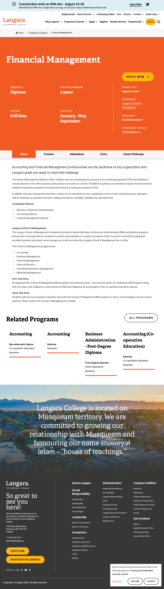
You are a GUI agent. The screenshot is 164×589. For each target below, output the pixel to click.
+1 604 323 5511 (14, 537)
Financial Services (110, 509)
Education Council (110, 505)
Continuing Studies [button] (106, 14)
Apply (151, 22)
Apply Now (17, 551)
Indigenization (78, 499)
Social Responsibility (81, 492)
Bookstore (138, 489)
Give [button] (119, 14)
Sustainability (77, 503)
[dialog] (135, 575)
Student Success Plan (81, 542)
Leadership (79, 517)
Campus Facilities (145, 483)
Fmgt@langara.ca (131, 131)
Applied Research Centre (144, 528)
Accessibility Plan (79, 507)
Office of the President (81, 523)
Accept (151, 581)
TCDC (74, 554)
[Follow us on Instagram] (29, 569)
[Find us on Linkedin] (17, 569)
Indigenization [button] (68, 14)
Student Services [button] (118, 21)
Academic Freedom (80, 550)
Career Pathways (133, 154)
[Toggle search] (158, 22)
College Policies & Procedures (115, 513)
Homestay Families (141, 532)
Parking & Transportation (144, 501)
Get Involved (142, 518)
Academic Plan (78, 538)
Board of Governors (80, 527)
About (24, 154)
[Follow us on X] (21, 569)
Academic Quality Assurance (83, 546)
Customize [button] (117, 581)
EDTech (75, 558)
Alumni (136, 524)
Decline (135, 581)
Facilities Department (142, 497)
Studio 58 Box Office (142, 536)
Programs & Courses (38, 32)
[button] (86, 14)
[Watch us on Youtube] (25, 569)
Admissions (77, 154)
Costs (103, 154)
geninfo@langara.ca (15, 541)
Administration (112, 483)
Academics (79, 532)
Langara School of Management (131, 105)
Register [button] (104, 21)
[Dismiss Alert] (147, 4)
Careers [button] (127, 14)
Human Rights (78, 512)
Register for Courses (25, 559)
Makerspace (139, 493)
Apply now (136, 78)
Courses (49, 154)
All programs (141, 317)
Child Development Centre (144, 505)
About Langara (81, 483)
